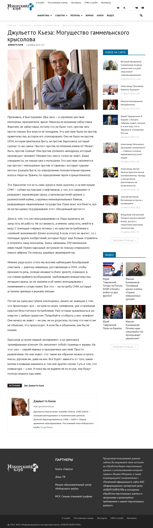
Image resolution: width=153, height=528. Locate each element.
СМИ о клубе (91, 2)
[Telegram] (130, 7)
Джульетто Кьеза (15, 44)
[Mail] (118, 7)
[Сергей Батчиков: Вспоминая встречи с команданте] (110, 200)
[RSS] (124, 7)
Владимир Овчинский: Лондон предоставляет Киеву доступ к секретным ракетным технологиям (133, 221)
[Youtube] (143, 7)
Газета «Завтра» (64, 469)
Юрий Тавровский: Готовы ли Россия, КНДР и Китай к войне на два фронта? (113, 287)
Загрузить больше (123, 240)
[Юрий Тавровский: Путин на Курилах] (113, 312)
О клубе (40, 2)
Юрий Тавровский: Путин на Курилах (112, 325)
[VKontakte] (136, 7)
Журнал (89, 15)
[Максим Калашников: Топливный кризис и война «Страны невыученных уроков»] (136, 269)
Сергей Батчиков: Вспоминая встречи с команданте (132, 200)
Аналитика (43, 15)
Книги (100, 15)
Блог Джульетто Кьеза (34, 385)
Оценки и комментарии (46, 25)
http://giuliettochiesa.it (43, 406)
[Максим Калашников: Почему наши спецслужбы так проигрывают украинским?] (136, 312)
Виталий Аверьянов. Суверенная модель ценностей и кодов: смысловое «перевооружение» (131, 68)
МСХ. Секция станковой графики (73, 496)
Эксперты (76, 2)
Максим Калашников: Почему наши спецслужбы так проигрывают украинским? (134, 330)
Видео (110, 15)
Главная (11, 25)
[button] (141, 15)
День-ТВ (60, 476)
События (60, 15)
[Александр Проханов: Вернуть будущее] (110, 90)
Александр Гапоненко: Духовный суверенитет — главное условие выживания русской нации (133, 151)
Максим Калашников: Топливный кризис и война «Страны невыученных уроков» (134, 289)
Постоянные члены (58, 2)
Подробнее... (47, 427)
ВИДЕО (109, 255)
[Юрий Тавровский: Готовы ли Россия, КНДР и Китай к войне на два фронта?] (113, 269)
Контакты (106, 2)
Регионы (75, 15)
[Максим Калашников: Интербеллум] (110, 105)
